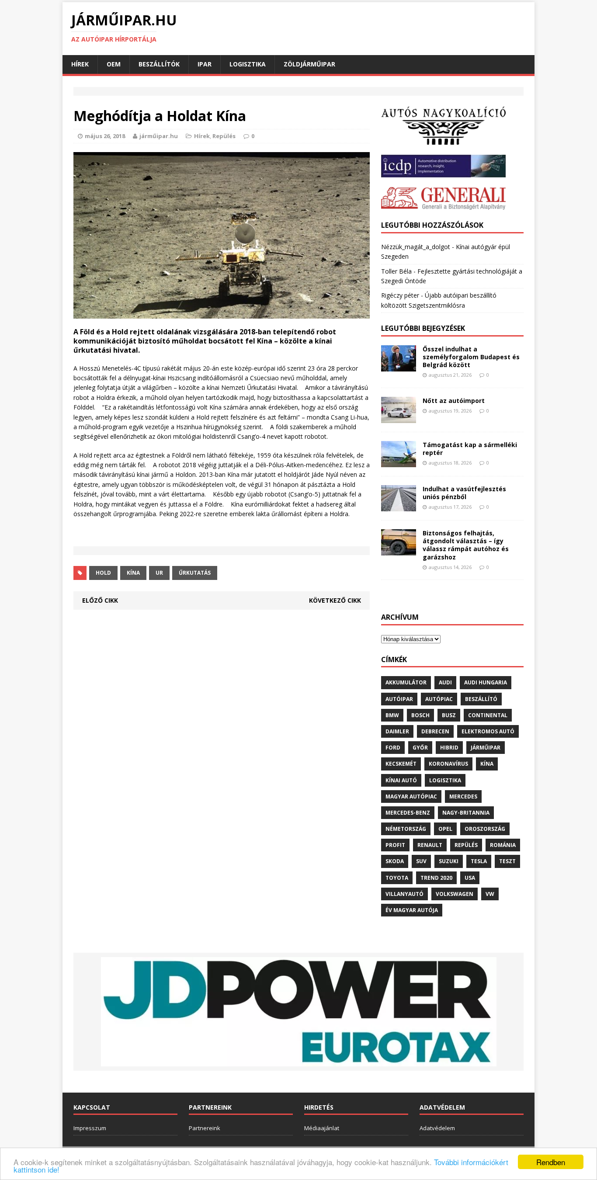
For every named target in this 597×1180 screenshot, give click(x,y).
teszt (507, 861)
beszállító (481, 699)
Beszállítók (159, 64)
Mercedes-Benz (407, 812)
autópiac (439, 699)
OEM (114, 64)
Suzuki (448, 861)
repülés (466, 845)
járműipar (485, 747)
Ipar (205, 64)
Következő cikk (335, 600)
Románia (503, 845)
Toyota (396, 878)
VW (490, 894)
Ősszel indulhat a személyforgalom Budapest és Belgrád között (471, 357)
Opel (445, 829)
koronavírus (448, 763)
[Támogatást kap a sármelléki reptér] (398, 462)
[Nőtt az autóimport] (398, 418)
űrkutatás (195, 572)
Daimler (397, 731)
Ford (392, 747)
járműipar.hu (158, 136)
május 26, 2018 (105, 136)
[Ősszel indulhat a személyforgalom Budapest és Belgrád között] (398, 366)
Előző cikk (100, 600)
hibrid (449, 747)
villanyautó (404, 894)
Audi (445, 682)
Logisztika (247, 64)
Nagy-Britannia (465, 812)
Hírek (80, 64)
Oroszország (485, 829)
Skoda (394, 861)
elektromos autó (488, 731)
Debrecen (435, 731)
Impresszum (89, 1128)
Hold (103, 572)
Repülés (224, 136)
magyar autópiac (411, 796)
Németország (405, 829)
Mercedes (463, 796)
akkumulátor (406, 682)
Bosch (420, 715)
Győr (420, 747)
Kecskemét (401, 763)
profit (395, 845)
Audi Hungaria (485, 682)
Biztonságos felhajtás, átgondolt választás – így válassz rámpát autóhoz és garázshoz (466, 545)
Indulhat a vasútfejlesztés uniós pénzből (464, 493)
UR (159, 572)
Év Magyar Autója (411, 910)
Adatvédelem (437, 1128)
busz (449, 715)
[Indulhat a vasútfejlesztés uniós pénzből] (398, 506)
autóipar (399, 699)
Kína (133, 572)
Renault (429, 845)
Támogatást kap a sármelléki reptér (470, 449)
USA (470, 878)
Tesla (479, 861)
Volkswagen (454, 894)
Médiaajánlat (321, 1128)
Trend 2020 (436, 878)
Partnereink (204, 1128)
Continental (487, 715)
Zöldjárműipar (309, 64)
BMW (392, 715)
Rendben (550, 1161)
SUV (421, 861)
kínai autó (401, 780)
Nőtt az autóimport (454, 400)
